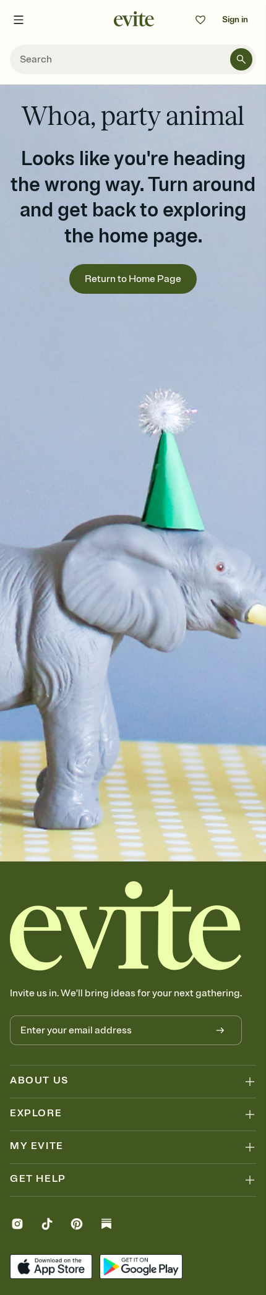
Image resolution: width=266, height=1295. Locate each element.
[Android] (141, 1268)
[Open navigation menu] (18, 20)
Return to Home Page (133, 279)
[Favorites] (200, 20)
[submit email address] (220, 1030)
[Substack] (106, 1225)
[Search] (241, 59)
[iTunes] (51, 1268)
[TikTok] (47, 1225)
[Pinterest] (76, 1225)
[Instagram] (17, 1225)
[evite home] (126, 925)
